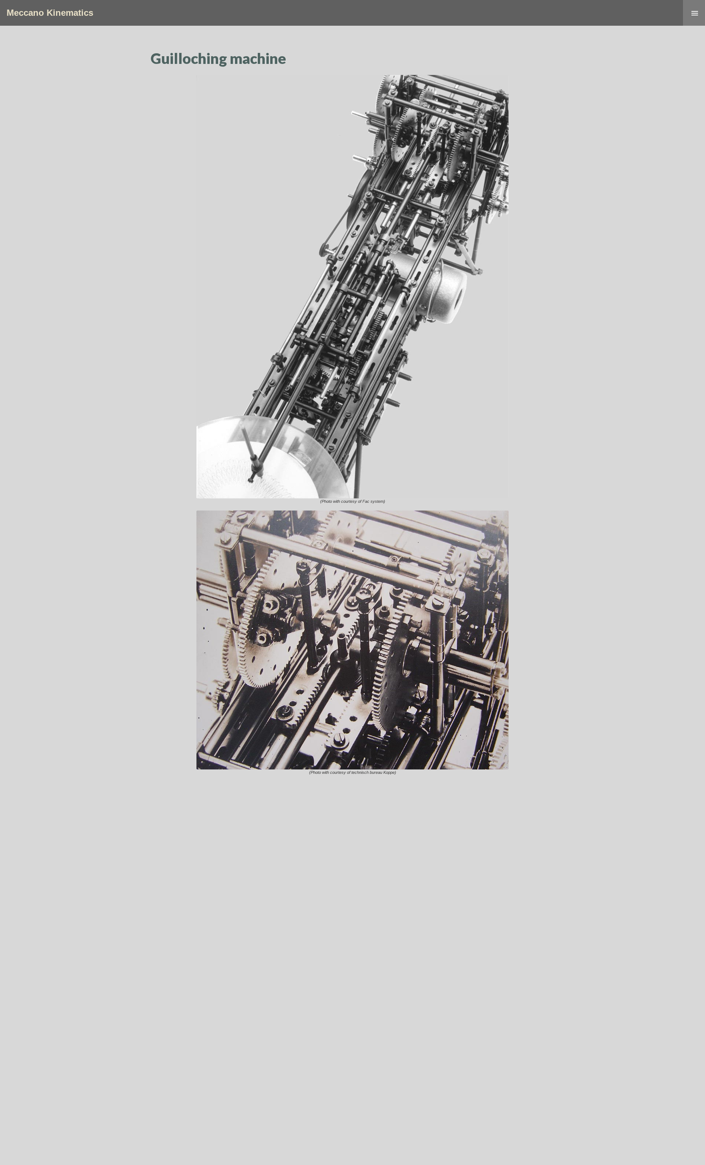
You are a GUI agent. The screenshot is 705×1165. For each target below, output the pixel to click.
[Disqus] (352, 873)
